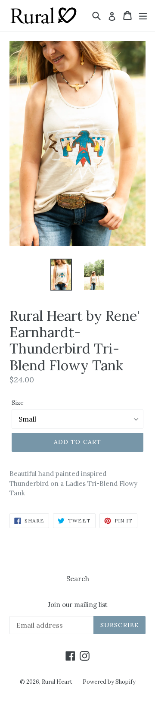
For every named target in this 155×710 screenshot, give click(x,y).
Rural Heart (57, 681)
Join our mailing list (78, 605)
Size (18, 403)
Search (77, 578)
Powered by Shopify (109, 681)
